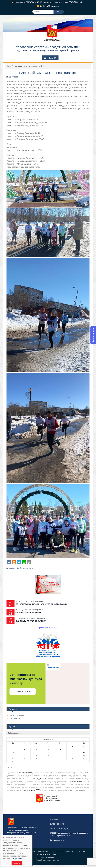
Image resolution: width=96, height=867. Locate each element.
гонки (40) (21, 776)
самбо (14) (14, 779)
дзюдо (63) (79, 787)
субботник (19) (11, 776)
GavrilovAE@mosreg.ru (49, 6)
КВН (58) (46, 776)
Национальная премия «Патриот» (31, 621)
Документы (69, 852)
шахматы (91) (54, 776)
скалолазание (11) (69, 784)
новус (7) (59, 779)
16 (84, 752)
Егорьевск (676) (77, 781)
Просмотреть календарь (48, 627)
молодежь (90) (44, 784)
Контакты (53, 854)
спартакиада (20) (82, 784)
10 (13, 752)
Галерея (42, 854)
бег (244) (22, 782)
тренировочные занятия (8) (28, 784)
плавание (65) (70, 787)
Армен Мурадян (53, 860)
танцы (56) (63, 790)
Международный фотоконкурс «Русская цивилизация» (41, 604)
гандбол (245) (82, 778)
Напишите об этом (22, 691)
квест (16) (13, 784)
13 (48, 752)
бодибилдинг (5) (37, 787)
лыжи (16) (77, 776)
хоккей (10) (52, 779)
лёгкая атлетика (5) (69, 773)
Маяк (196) (57, 773)
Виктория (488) (25, 772)
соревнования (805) (30, 790)
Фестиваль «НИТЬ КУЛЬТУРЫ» (29, 612)
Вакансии (81, 852)
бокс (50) (22, 779)
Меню (52, 58)
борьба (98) (14, 790)
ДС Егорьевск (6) (12, 782)
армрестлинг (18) (69, 779)
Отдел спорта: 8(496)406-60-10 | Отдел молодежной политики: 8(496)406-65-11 (49, 2)
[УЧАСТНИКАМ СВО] (48, 657)
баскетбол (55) (63, 782)
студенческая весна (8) (34, 776)
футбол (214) (53, 790)
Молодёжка (15, 715)
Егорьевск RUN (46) (67, 776)
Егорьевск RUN (29, 568)
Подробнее (17, 858)
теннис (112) (30, 779)
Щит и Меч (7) (49, 787)
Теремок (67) (59, 787)
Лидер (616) (41, 778)
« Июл (9, 767)
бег (21, 568)
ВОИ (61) (45, 790)
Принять (17, 863)
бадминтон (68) (12, 773)
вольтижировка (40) (50, 782)
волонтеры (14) (56, 784)
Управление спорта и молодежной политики (48, 47)
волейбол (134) (82, 773)
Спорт (12, 568)
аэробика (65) (11, 787)
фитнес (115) (72, 790)
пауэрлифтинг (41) (24, 787)
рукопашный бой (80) (34, 782)
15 (72, 752)
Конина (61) (81, 790)
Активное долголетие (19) (43, 773)
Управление (56, 852)
